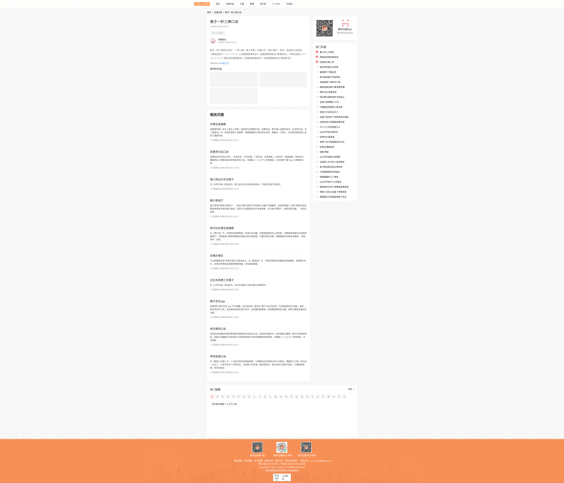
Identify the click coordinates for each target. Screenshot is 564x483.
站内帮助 (248, 461)
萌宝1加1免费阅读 (328, 92)
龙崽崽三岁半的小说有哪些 (332, 162)
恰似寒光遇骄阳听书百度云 (332, 97)
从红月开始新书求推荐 (330, 157)
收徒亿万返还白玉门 (329, 112)
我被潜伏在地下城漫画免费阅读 (334, 187)
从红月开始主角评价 (329, 132)
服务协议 (269, 461)
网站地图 (238, 461)
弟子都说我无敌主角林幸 (331, 167)
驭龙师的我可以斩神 (329, 67)
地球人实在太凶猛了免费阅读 (333, 192)
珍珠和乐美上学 (327, 62)
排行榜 (263, 4)
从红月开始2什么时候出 (330, 182)
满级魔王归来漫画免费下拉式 (333, 197)
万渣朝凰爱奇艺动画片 (330, 172)
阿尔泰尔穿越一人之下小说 (224, 404)
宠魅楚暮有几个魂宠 (329, 177)
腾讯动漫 (202, 4)
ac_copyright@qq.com (321, 461)
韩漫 (252, 4)
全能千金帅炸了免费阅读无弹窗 (334, 117)
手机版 (289, 4)
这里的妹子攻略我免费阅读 (332, 122)
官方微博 (259, 461)
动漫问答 (218, 12)
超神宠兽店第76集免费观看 (332, 87)
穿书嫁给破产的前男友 (330, 77)
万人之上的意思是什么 (330, 127)
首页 (218, 4)
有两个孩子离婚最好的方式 (332, 142)
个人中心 (276, 4)
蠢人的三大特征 (327, 52)
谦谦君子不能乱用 (328, 72)
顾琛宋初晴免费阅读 (329, 57)
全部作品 (230, 4)
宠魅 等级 (324, 152)
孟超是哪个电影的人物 (330, 82)
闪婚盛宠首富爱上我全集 (331, 107)
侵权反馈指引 (291, 461)
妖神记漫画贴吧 (327, 147)
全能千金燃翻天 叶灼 (329, 102)
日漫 (242, 4)
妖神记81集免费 (327, 137)
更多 (350, 389)
